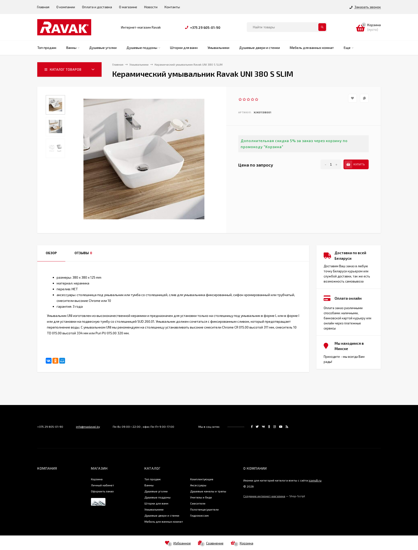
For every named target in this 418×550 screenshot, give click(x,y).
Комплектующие (201, 479)
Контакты (172, 7)
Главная (43, 7)
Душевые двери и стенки (161, 515)
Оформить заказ (102, 491)
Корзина (97, 479)
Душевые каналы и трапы (208, 491)
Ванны (149, 485)
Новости (150, 7)
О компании (65, 7)
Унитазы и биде (201, 497)
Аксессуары (198, 485)
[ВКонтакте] (49, 361)
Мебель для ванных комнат (163, 521)
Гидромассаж (199, 515)
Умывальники (154, 509)
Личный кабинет (102, 485)
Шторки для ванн (156, 503)
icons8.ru (315, 480)
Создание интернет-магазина (264, 496)
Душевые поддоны (157, 497)
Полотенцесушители (204, 509)
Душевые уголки (156, 491)
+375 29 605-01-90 (205, 27)
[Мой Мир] (62, 361)
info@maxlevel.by (88, 426)
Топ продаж (152, 479)
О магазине (128, 7)
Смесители (197, 503)
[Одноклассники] (55, 361)
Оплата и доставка (97, 7)
